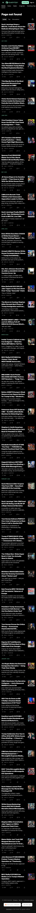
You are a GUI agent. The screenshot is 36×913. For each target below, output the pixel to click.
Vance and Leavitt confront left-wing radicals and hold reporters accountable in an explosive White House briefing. (12, 812)
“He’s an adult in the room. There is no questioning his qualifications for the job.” (12, 435)
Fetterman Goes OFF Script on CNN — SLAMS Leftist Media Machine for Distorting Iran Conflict (13, 412)
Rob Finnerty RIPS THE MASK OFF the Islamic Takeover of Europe (12, 591)
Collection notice (29, 900)
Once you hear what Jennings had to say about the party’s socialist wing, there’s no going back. (13, 32)
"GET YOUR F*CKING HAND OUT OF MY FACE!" (12, 219)
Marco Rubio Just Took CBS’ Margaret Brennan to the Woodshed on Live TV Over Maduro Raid (12, 841)
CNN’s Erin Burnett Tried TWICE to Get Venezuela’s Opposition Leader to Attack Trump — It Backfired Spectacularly (12, 197)
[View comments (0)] (10, 247)
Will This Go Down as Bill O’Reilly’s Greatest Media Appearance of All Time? (11, 701)
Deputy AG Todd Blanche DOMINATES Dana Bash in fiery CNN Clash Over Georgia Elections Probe (13, 644)
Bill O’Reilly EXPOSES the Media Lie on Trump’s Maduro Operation (12, 877)
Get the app (27, 904)
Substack (9, 909)
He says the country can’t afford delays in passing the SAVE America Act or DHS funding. (12, 382)
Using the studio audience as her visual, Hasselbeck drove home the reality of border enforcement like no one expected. (13, 452)
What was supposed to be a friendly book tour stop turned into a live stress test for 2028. (12, 491)
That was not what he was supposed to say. (12, 864)
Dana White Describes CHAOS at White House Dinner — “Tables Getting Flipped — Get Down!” (13, 236)
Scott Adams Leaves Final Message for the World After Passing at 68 (12, 789)
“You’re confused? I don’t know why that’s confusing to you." (12, 847)
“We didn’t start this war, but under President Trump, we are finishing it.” (13, 470)
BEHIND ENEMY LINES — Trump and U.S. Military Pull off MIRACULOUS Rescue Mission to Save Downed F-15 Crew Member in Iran (13, 322)
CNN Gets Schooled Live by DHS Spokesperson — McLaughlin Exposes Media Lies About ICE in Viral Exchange (12, 754)
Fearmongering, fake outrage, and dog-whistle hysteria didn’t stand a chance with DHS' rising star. (12, 759)
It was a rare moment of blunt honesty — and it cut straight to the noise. (12, 400)
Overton (8, 35)
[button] (3, 6)
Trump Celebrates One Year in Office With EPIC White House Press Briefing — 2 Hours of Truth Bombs (13, 736)
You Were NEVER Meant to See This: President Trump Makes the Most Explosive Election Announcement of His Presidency (13, 66)
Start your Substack (13, 904)
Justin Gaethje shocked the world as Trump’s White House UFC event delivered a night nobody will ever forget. (12, 145)
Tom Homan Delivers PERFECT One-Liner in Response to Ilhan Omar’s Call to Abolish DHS (13, 521)
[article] (18, 31)
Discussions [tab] (15, 19)
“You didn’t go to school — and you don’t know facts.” (12, 579)
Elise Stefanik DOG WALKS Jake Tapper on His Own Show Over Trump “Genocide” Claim (13, 289)
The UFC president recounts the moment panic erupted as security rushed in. (12, 241)
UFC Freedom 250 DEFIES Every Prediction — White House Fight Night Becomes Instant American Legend (12, 140)
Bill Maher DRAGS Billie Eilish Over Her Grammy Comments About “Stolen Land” (12, 574)
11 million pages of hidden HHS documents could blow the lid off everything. (11, 276)
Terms (20, 900)
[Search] (33, 19)
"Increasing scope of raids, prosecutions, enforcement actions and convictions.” (12, 310)
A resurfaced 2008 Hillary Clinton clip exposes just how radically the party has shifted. (13, 671)
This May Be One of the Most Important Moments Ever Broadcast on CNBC (12, 83)
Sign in (32, 2)
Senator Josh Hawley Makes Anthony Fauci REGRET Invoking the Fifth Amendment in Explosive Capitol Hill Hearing (13, 48)
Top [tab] (9, 19)
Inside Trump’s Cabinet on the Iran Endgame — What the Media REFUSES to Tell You (13, 342)
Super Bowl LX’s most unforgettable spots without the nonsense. (12, 561)
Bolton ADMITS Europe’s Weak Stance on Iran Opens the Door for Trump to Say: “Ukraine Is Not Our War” (13, 394)
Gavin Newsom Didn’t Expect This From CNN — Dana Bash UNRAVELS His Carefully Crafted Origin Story (12, 486)
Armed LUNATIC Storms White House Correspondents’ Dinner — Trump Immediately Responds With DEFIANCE (13, 253)
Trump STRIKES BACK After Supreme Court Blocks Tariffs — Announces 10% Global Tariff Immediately (12, 538)
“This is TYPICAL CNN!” (8, 293)
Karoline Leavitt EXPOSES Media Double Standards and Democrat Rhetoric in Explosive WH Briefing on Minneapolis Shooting (12, 718)
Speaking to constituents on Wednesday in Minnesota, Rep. (11, 526)
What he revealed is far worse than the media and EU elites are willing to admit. (13, 597)
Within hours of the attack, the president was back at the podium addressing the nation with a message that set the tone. (13, 259)
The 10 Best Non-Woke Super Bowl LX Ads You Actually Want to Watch (12, 556)
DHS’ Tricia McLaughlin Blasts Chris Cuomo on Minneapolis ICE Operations (13, 771)
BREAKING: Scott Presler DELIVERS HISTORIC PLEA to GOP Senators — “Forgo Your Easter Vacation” (12, 377)
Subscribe (25, 2)
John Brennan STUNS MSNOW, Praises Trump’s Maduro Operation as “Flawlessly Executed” (13, 859)
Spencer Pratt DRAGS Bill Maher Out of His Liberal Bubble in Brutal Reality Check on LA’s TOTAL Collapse (13, 157)
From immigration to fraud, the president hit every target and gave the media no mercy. (12, 741)
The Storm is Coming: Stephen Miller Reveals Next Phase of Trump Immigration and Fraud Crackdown (13, 304)
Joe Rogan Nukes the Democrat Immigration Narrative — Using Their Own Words (13, 666)
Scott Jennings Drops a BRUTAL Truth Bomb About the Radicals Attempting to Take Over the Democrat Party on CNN (13, 27)
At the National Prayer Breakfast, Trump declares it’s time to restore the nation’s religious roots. (13, 614)
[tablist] (10, 19)
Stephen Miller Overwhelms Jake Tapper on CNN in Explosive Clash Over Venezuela (12, 824)
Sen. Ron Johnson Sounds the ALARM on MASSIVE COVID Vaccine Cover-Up (12, 271)
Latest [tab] (4, 19)
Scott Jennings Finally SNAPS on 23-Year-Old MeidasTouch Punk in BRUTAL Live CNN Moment (12, 214)
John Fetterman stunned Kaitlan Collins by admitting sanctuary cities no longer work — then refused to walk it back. (12, 689)
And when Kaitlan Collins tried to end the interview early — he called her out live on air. (13, 417)
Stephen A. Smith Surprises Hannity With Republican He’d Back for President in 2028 (13, 429)
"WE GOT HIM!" (6, 326)
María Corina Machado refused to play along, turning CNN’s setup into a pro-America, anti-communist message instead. (13, 202)
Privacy (15, 900)
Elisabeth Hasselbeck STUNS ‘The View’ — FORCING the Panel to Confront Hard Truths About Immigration (13, 447)
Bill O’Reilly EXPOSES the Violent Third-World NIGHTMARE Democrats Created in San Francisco (11, 359)
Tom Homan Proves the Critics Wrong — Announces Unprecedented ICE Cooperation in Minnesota (13, 626)
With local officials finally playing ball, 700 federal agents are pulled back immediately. (13, 632)
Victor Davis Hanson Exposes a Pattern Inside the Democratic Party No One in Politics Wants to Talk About (13, 101)
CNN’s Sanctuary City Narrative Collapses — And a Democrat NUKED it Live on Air (13, 683)
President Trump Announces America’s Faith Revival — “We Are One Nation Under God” (13, 609)
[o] (31, 26)
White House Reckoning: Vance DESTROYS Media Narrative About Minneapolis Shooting (12, 806)
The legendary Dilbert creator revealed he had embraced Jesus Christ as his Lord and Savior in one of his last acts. (13, 794)
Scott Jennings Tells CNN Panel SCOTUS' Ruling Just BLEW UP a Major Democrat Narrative (13, 504)
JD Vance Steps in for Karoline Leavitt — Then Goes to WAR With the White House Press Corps (13, 179)
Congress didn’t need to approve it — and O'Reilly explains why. (13, 882)
